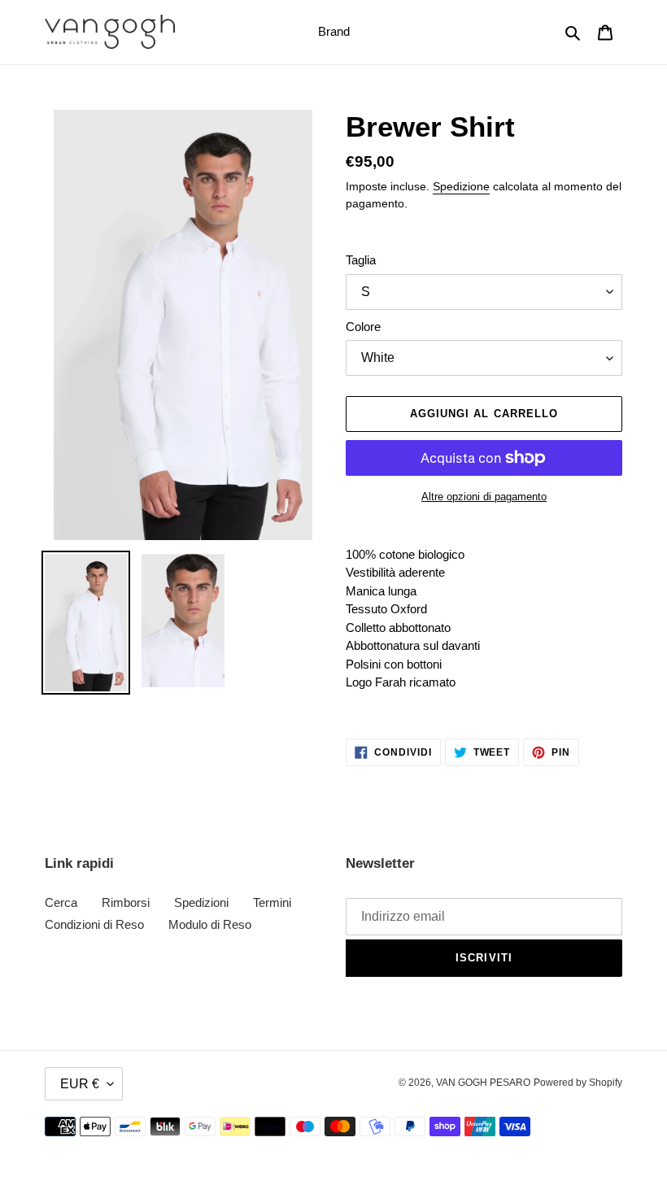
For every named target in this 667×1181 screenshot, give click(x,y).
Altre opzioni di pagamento (484, 496)
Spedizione (461, 186)
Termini (272, 902)
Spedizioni (201, 902)
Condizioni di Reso (94, 924)
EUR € (79, 1084)
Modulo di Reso (209, 924)
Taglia (361, 260)
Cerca (61, 902)
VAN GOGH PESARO (483, 1082)
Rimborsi (126, 902)
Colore (363, 326)
